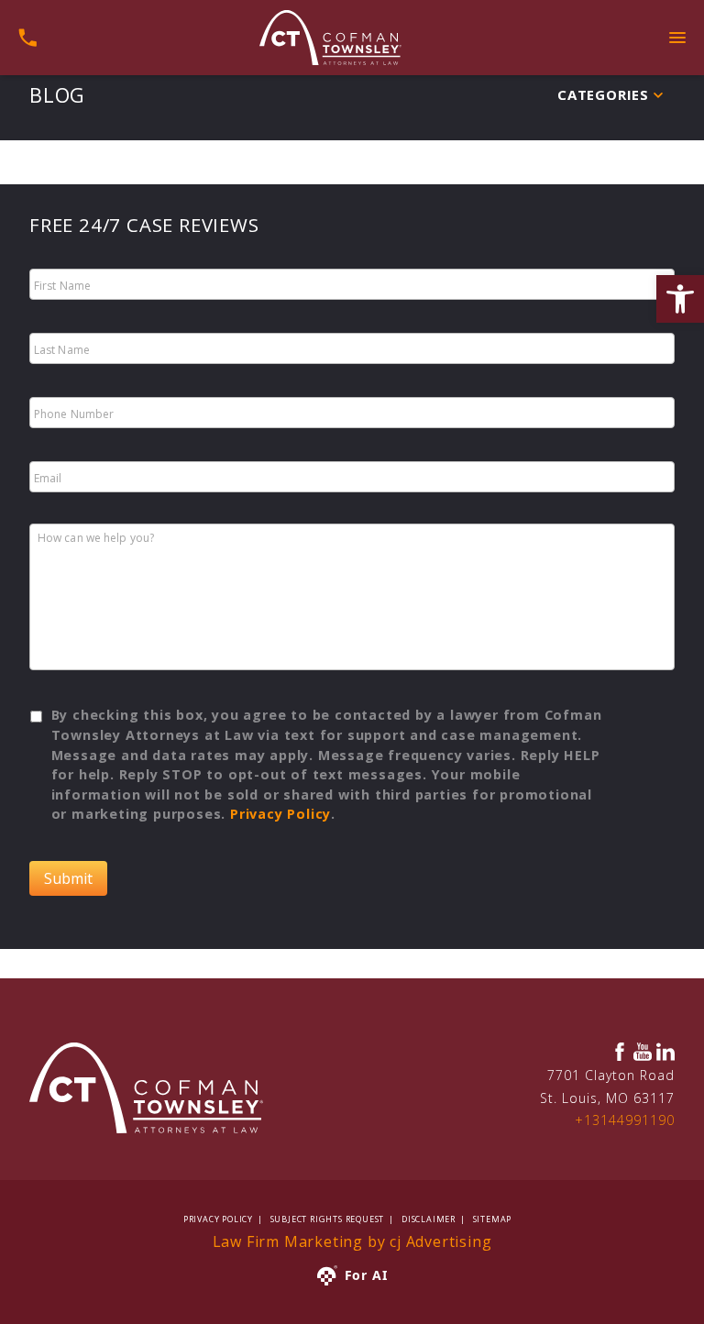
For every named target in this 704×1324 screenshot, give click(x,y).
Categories (603, 94)
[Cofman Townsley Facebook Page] (619, 1052)
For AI (366, 1275)
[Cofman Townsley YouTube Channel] (642, 1052)
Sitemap (492, 1219)
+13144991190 (625, 1120)
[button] (680, 299)
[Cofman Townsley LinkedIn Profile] (665, 1052)
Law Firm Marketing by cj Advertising (352, 1241)
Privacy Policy (280, 813)
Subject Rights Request (327, 1219)
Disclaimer (429, 1219)
